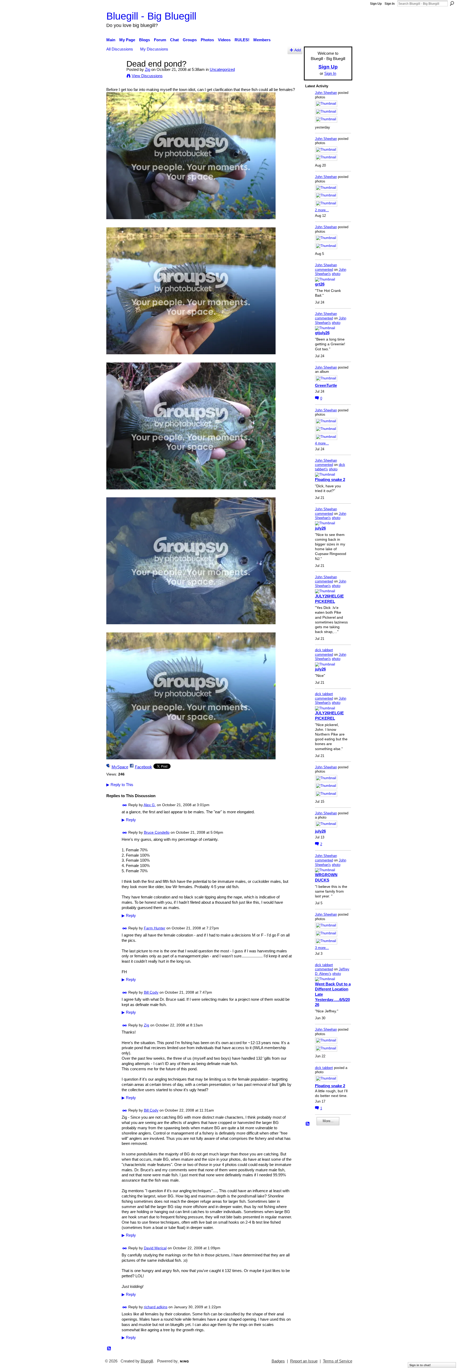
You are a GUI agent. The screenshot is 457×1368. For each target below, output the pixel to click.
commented (324, 270)
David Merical (155, 1248)
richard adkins (155, 1307)
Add (297, 50)
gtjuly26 (322, 332)
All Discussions (119, 49)
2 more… (322, 210)
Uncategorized (222, 69)
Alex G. (150, 805)
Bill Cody (151, 992)
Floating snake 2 (330, 479)
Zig (147, 69)
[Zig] (114, 74)
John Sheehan (326, 93)
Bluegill (147, 1361)
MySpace (120, 767)
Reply (129, 820)
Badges (278, 1361)
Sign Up (376, 4)
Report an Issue (304, 1361)
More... (328, 1121)
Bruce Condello (157, 832)
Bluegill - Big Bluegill (151, 16)
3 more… (322, 948)
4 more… (322, 443)
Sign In (390, 4)
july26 (320, 528)
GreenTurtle (326, 385)
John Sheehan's (330, 272)
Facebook (143, 767)
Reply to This (119, 784)
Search (452, 3)
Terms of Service (337, 1361)
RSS (109, 1348)
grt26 (320, 284)
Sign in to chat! (420, 1365)
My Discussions (154, 49)
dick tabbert (324, 650)
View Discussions (147, 76)
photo (336, 274)
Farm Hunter (154, 928)
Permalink (124, 805)
